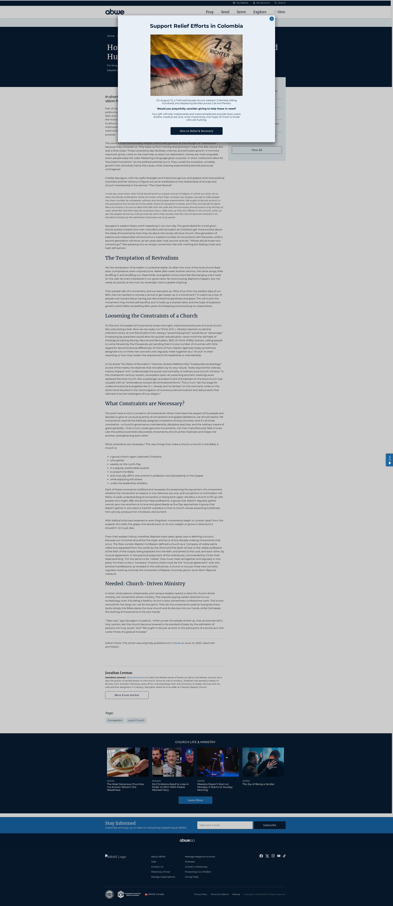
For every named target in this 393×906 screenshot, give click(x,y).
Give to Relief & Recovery (196, 131)
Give (389, 458)
